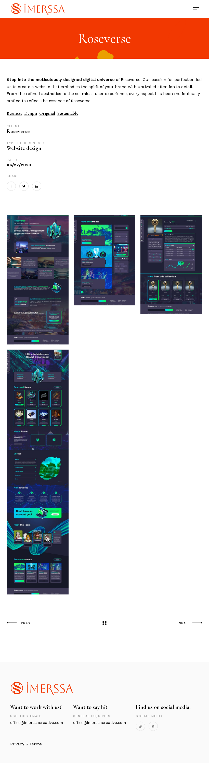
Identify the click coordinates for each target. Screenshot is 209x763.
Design (30, 113)
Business (14, 113)
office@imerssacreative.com (99, 722)
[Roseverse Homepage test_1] (37, 472)
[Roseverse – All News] (104, 260)
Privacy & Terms (26, 744)
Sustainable (67, 113)
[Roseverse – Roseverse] (37, 279)
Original (47, 113)
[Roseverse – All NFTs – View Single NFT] (171, 264)
